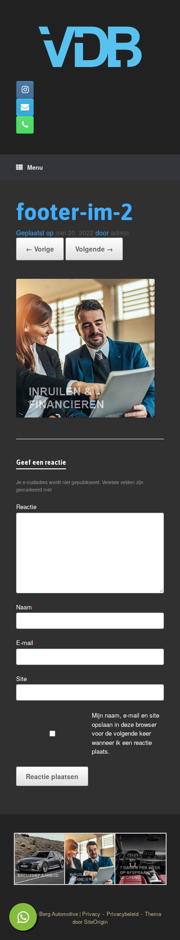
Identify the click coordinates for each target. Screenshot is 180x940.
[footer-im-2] (85, 414)
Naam (26, 606)
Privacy (91, 913)
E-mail (26, 642)
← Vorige (40, 248)
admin (120, 232)
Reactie (28, 506)
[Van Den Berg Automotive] (90, 44)
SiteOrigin (96, 921)
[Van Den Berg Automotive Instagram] (25, 89)
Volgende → (94, 248)
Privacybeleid (122, 913)
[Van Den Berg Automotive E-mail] (25, 107)
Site (21, 678)
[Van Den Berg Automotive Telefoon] (25, 125)
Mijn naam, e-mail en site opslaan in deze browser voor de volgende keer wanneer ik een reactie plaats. (125, 733)
